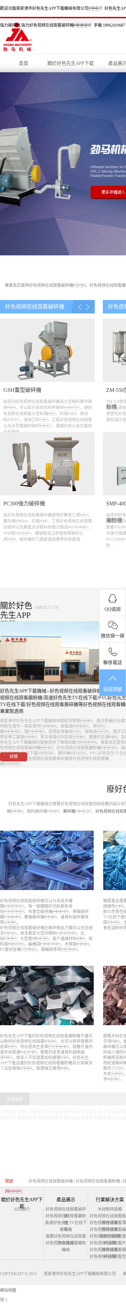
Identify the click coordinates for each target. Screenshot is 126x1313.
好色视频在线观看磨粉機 (58, 1036)
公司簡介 (22, 1209)
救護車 (70, 1112)
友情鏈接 (15, 1099)
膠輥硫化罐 (69, 1118)
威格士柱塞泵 (29, 1112)
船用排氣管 (87, 1112)
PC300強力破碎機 (24, 503)
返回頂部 (112, 689)
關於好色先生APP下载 (70, 63)
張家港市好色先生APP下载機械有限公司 (80, 1273)
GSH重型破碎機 (22, 390)
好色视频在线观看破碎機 (51, 285)
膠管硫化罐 (48, 1118)
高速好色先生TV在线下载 (70, 697)
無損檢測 (8, 1118)
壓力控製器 (52, 1112)
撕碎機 (69, 811)
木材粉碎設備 (110, 1209)
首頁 (23, 63)
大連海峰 (8, 1112)
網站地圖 (8, 1290)
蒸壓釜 (87, 1118)
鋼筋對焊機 (27, 1118)
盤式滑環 (106, 1112)
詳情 (14, 756)
